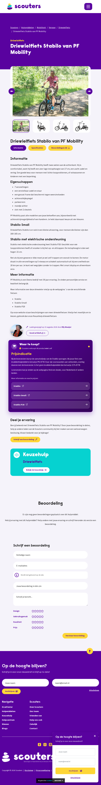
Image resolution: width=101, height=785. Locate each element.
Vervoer (52, 27)
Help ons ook (36, 720)
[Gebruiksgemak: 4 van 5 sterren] (40, 616)
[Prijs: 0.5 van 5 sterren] (32, 627)
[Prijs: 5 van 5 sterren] (43, 627)
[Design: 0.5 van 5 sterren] (32, 611)
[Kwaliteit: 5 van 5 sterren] (43, 622)
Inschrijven (10, 691)
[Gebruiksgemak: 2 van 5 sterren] (35, 616)
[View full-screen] (87, 70)
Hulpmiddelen (27, 27)
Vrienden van (36, 715)
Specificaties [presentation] (37, 148)
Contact (33, 728)
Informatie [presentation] (18, 148)
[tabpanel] (50, 237)
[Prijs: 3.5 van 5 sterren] (39, 627)
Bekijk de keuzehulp (35, 470)
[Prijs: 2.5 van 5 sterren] (37, 627)
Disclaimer (29, 770)
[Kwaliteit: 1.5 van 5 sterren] (34, 622)
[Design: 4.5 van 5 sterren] (41, 611)
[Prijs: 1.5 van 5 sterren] (34, 627)
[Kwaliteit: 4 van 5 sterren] (40, 622)
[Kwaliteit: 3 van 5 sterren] (38, 622)
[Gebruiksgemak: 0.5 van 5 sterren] (32, 616)
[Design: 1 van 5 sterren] (33, 611)
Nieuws (5, 724)
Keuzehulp (7, 715)
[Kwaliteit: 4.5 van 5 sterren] (41, 622)
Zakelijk (33, 724)
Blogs (5, 728)
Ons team (34, 711)
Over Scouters (36, 707)
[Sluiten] (94, 735)
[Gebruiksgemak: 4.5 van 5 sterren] (41, 616)
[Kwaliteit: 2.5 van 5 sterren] (37, 622)
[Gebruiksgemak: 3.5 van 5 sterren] (39, 616)
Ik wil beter (7, 707)
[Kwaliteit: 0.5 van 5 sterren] (32, 622)
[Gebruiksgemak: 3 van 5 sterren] (38, 616)
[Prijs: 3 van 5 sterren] (38, 627)
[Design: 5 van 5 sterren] (43, 611)
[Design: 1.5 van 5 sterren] (34, 611)
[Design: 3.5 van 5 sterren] (39, 611)
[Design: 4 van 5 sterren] (40, 611)
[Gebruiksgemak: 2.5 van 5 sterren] (37, 616)
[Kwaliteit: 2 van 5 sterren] (35, 622)
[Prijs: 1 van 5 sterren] (33, 627)
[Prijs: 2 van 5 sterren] (35, 627)
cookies (49, 780)
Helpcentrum (8, 720)
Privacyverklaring (43, 770)
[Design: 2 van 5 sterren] (35, 611)
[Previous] (12, 91)
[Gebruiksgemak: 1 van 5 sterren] (33, 616)
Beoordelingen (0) (59, 148)
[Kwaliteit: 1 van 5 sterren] (33, 622)
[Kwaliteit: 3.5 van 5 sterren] (39, 622)
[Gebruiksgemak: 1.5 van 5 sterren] (34, 616)
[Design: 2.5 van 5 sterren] (37, 611)
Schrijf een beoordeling (24, 439)
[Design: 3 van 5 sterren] (38, 611)
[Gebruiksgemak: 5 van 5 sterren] (43, 616)
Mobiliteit (41, 27)
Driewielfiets (64, 27)
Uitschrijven (94, 690)
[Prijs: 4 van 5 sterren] (40, 627)
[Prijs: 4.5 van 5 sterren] (41, 627)
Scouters (14, 27)
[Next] (89, 91)
